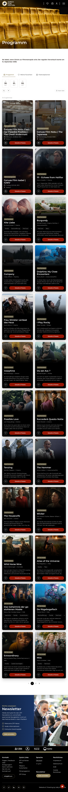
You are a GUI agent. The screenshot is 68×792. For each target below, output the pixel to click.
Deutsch (39, 760)
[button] (64, 3)
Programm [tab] (10, 75)
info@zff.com (8, 776)
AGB (54, 767)
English (38, 764)
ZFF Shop (22, 774)
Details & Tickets (20, 143)
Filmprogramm (24, 771)
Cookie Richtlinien (57, 771)
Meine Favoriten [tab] (26, 75)
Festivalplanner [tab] (44, 75)
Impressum (57, 760)
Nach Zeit (61, 90)
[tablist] (26, 75)
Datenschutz (57, 764)
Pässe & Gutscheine (23, 767)
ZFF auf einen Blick (24, 761)
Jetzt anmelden (9, 734)
